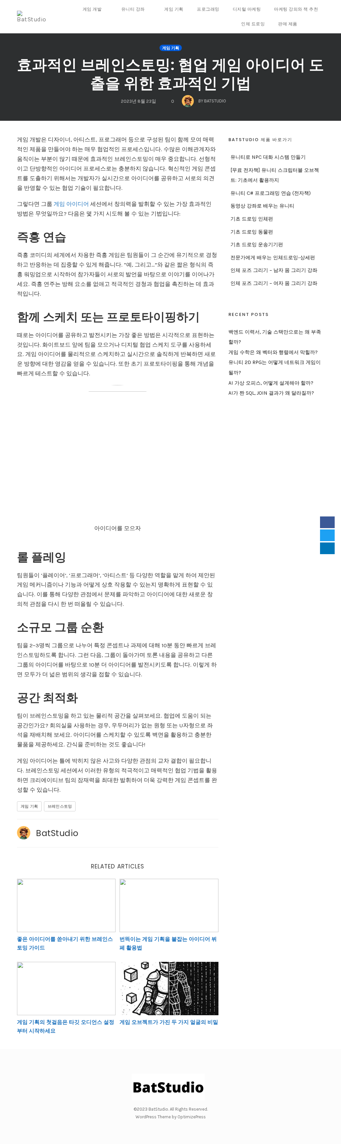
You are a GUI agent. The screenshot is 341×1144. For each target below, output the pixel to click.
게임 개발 (92, 9)
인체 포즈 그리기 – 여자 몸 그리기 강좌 (273, 283)
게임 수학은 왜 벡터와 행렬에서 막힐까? (273, 352)
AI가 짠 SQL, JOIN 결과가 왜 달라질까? (271, 393)
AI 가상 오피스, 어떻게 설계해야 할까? (270, 383)
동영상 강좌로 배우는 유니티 (262, 206)
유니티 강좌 (133, 9)
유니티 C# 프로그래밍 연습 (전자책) (270, 193)
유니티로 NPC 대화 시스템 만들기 (268, 157)
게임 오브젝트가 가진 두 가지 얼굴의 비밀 (169, 1022)
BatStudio (57, 833)
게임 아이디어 (71, 204)
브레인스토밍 (60, 806)
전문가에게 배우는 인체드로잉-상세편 (272, 258)
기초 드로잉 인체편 (251, 219)
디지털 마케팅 (247, 9)
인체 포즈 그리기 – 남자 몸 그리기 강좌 (273, 270)
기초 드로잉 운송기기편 (256, 245)
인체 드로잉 (253, 23)
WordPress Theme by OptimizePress (171, 1116)
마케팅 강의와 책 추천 (296, 9)
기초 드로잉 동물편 (251, 232)
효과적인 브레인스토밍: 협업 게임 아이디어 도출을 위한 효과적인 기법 (170, 74)
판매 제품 (287, 23)
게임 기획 (173, 9)
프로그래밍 (208, 9)
